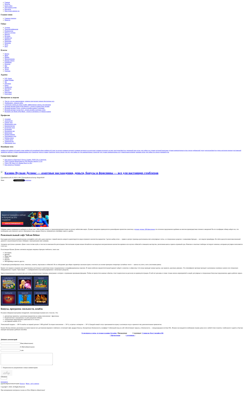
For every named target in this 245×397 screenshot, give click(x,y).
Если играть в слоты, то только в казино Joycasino (99, 333)
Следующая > (130, 335)
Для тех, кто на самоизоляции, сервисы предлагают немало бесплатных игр (29, 101)
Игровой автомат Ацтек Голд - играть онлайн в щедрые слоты (25, 110)
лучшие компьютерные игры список (181, 150)
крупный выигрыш (162, 150)
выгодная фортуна (120, 150)
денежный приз (131, 150)
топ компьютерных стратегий (89, 152)
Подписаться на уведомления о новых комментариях (20, 367)
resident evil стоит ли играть (53, 150)
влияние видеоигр (69, 150)
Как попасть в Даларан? (12, 165)
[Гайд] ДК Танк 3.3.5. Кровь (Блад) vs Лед (18, 163)
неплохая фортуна (211, 150)
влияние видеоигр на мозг (105, 150)
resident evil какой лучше (16, 150)
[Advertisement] (122, 196)
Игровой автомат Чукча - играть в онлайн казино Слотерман (24, 108)
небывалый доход (199, 150)
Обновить (4, 376)
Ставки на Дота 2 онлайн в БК (152, 333)
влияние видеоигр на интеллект (85, 150)
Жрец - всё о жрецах (32, 383)
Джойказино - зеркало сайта (14, 103)
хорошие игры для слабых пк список (148, 152)
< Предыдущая (115, 335)
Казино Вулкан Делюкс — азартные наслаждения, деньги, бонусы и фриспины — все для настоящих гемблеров (81, 173)
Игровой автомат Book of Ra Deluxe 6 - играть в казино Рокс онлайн (27, 106)
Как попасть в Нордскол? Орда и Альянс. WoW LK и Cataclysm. (25, 159)
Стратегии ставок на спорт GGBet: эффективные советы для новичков (28, 104)
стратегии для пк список (57, 152)
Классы (22, 383)
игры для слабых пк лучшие (146, 150)
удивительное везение (128, 152)
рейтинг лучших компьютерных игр (19, 152)
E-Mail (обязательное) (27, 347)
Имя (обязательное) (26, 343)
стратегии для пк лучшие (40, 152)
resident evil (4, 150)
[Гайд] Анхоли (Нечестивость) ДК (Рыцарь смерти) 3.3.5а (23, 161)
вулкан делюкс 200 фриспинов (145, 229)
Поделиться (27, 180)
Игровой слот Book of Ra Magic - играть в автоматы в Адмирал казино (28, 111)
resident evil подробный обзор (34, 150)
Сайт (22, 350)
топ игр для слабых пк (72, 152)
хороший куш (164, 152)
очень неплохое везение (225, 150)
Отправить (4, 382)
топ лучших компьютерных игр (110, 152)
